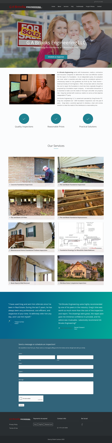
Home (53, 6)
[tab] (31, 185)
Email (20, 363)
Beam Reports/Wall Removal (20, 283)
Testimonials (79, 6)
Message (21, 379)
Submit (21, 405)
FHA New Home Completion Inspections (73, 283)
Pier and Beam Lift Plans (19, 217)
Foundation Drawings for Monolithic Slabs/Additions (77, 250)
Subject (21, 371)
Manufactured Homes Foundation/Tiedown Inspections (29, 250)
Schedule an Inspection (56, 57)
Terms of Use (13, 428)
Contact (99, 6)
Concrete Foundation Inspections (22, 185)
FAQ (72, 6)
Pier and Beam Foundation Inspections (72, 185)
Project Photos (90, 6)
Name (21, 353)
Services (66, 6)
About (59, 6)
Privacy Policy (13, 424)
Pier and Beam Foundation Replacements (73, 217)
